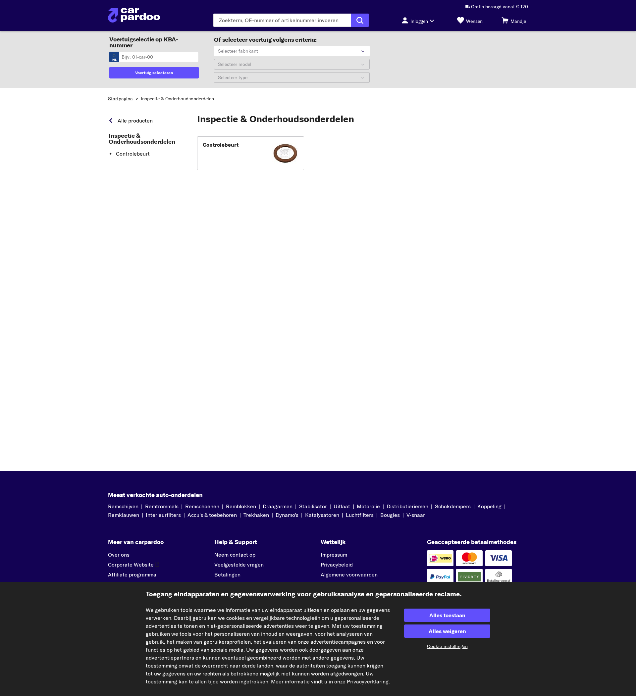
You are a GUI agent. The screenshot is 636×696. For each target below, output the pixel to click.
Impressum (334, 555)
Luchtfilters (360, 515)
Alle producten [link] (135, 120)
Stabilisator (313, 506)
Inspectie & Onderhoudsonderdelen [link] (142, 139)
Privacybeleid (337, 565)
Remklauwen (123, 515)
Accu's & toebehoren (212, 515)
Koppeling (489, 506)
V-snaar (415, 515)
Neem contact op (234, 555)
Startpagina (120, 99)
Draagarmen (277, 506)
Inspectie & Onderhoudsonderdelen (177, 99)
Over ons (119, 555)
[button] (250, 153)
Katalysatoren (322, 515)
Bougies (390, 515)
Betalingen (227, 574)
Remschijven (123, 506)
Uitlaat (342, 506)
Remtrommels (162, 506)
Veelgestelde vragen (239, 565)
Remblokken (241, 506)
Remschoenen (202, 506)
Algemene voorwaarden (349, 574)
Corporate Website (131, 565)
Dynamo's (287, 515)
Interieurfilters (163, 515)
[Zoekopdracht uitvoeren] (360, 20)
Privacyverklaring (368, 681)
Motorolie (368, 506)
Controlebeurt (133, 153)
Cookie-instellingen (447, 646)
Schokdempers (453, 506)
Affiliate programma (132, 574)
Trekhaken (256, 515)
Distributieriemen (407, 506)
